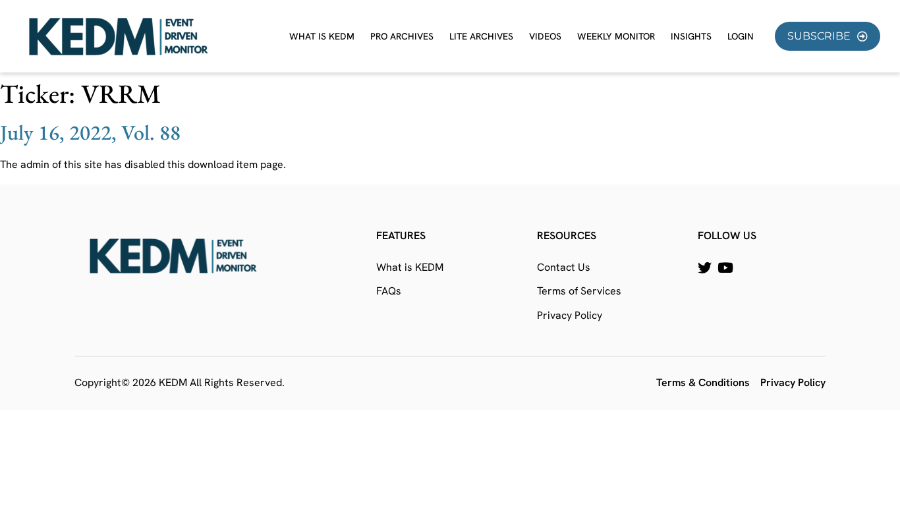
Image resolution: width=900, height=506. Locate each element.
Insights (691, 36)
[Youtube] (725, 268)
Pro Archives (402, 36)
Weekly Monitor (616, 36)
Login (740, 36)
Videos (545, 36)
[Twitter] (705, 268)
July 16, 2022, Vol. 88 (90, 132)
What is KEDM (321, 36)
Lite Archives (481, 36)
